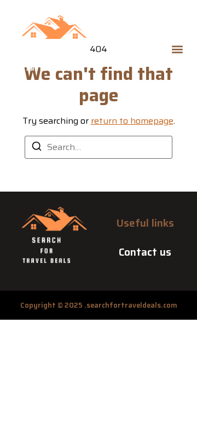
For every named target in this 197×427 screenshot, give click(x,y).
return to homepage (132, 121)
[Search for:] (98, 147)
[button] (177, 49)
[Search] (36, 148)
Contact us (145, 252)
